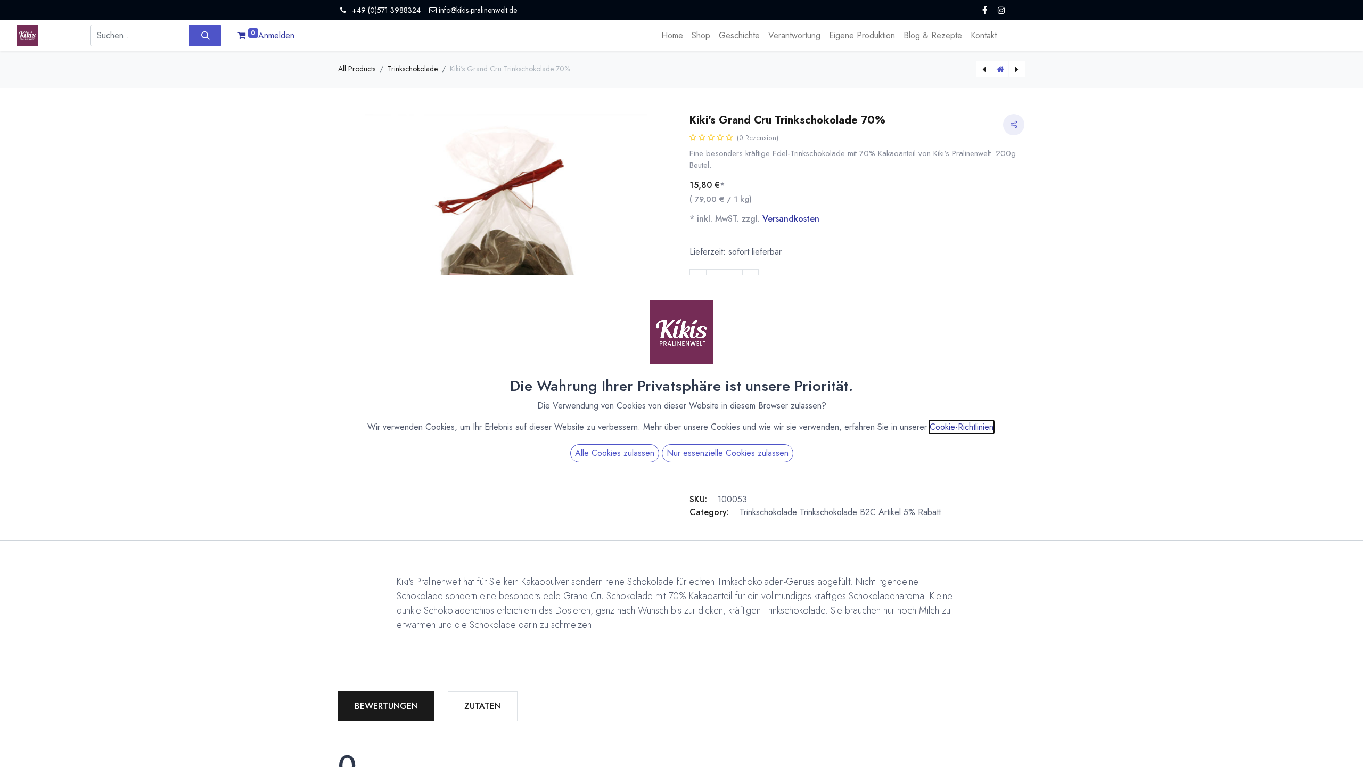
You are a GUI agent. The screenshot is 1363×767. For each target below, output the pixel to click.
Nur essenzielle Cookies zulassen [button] (728, 453)
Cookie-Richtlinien (961, 427)
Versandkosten (790, 219)
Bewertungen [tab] (386, 706)
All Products (356, 68)
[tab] (483, 706)
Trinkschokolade (413, 68)
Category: (709, 512)
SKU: (698, 499)
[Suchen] (205, 35)
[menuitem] (672, 35)
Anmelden (276, 35)
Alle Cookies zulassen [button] (614, 453)
